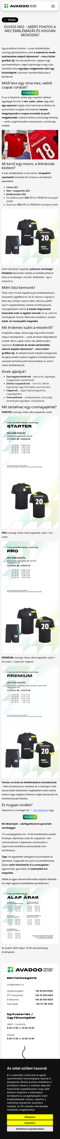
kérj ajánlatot (40, 810)
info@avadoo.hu (15, 984)
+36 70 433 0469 (44, 995)
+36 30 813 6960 (44, 991)
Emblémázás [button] (30, 92)
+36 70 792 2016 (44, 1004)
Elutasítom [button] (30, 1123)
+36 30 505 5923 (44, 999)
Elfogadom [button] (30, 1117)
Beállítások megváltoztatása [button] (30, 1129)
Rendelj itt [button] (30, 817)
